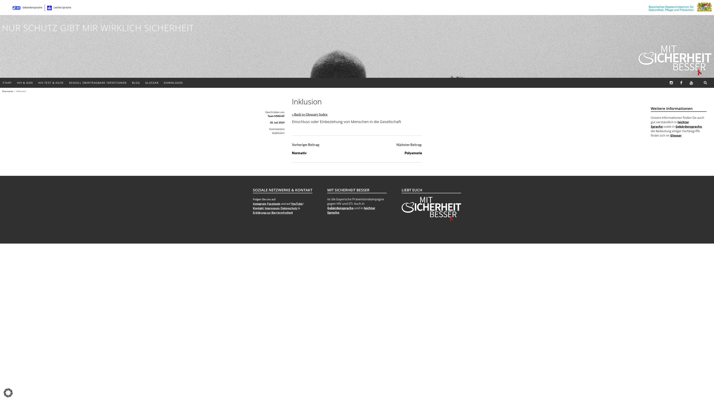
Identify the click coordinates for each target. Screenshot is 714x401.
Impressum (272, 208)
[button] (8, 393)
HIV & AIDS (25, 82)
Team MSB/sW (276, 116)
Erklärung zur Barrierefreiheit (273, 212)
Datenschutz (289, 208)
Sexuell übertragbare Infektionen (98, 82)
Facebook (273, 203)
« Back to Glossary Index (309, 114)
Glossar (152, 82)
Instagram (259, 203)
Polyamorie (413, 153)
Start (7, 82)
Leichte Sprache (62, 7)
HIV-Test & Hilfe (51, 82)
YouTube (297, 203)
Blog (136, 82)
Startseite (7, 91)
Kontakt (258, 208)
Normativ (299, 153)
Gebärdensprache (32, 7)
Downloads (173, 82)
